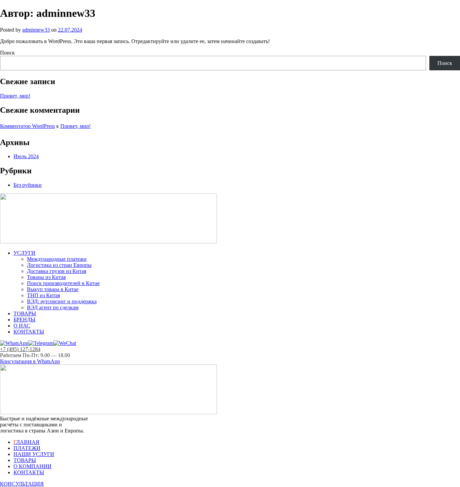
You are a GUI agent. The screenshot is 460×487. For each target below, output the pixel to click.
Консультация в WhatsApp (30, 361)
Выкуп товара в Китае (52, 289)
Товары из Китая (46, 277)
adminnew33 (36, 30)
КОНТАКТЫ (28, 332)
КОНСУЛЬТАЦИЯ (22, 484)
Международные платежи (57, 259)
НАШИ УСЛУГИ (33, 454)
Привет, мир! (15, 96)
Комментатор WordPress (27, 126)
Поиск (7, 53)
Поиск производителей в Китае (63, 283)
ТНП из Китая (43, 295)
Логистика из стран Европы (59, 265)
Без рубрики (27, 185)
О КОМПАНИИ (32, 466)
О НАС (21, 325)
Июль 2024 (26, 156)
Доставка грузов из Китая (56, 271)
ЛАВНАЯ (26, 442)
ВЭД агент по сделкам (52, 307)
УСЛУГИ (24, 253)
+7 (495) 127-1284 (20, 349)
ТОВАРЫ (24, 313)
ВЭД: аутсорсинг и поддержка (62, 301)
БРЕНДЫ (24, 319)
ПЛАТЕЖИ (26, 448)
